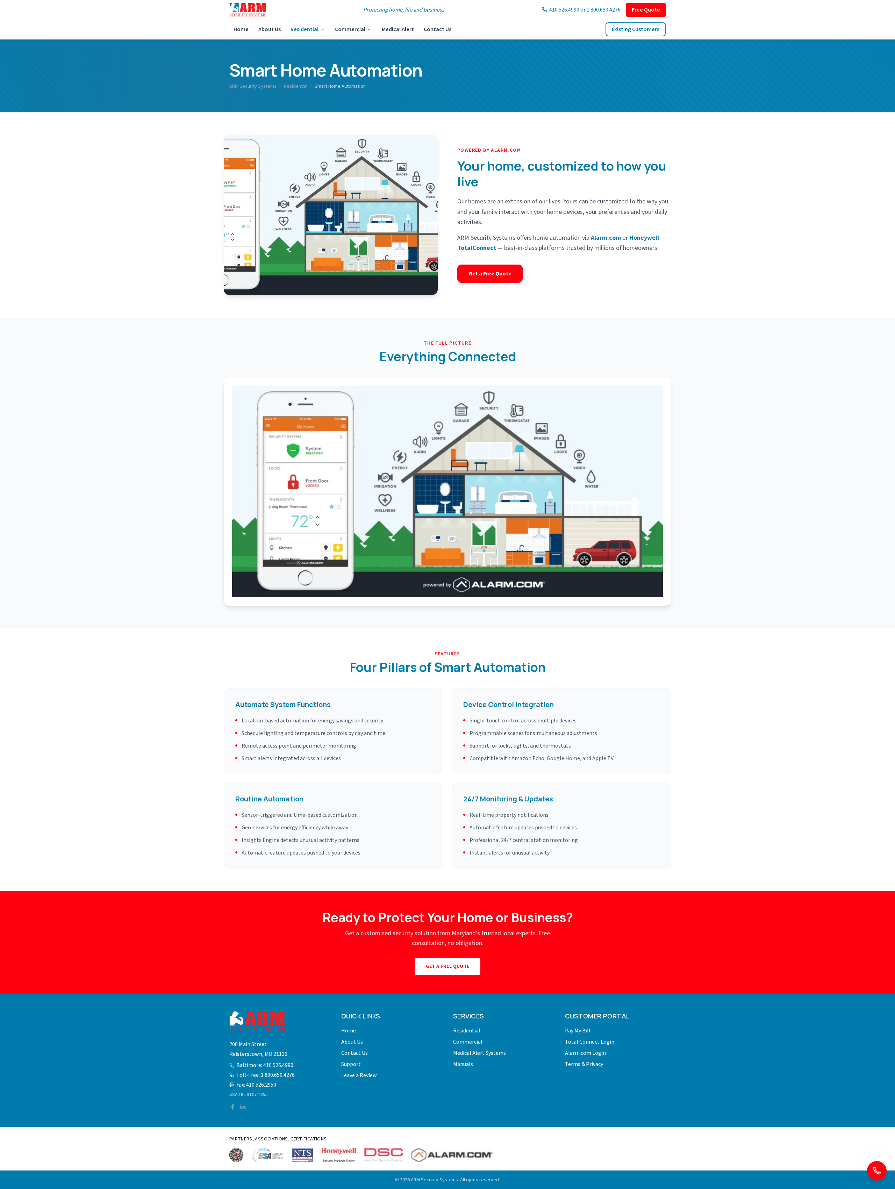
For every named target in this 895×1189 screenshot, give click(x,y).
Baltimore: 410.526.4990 (264, 1065)
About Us (269, 29)
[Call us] (877, 1171)
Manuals (463, 1064)
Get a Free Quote (489, 274)
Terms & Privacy (584, 1064)
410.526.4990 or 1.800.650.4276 (585, 10)
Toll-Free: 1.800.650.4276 (265, 1075)
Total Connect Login (589, 1042)
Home (241, 29)
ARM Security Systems (253, 86)
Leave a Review (359, 1075)
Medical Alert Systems (479, 1053)
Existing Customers (635, 29)
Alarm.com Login (585, 1053)
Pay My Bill (577, 1031)
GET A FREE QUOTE (448, 966)
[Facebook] (232, 1107)
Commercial (350, 29)
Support (351, 1064)
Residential (304, 29)
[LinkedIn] (243, 1107)
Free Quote (646, 10)
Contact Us (437, 29)
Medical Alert (398, 29)
